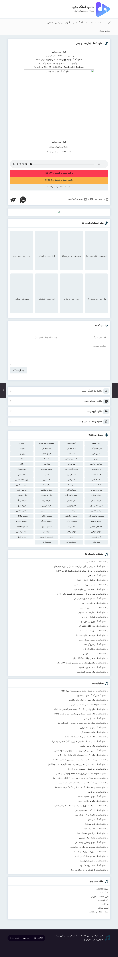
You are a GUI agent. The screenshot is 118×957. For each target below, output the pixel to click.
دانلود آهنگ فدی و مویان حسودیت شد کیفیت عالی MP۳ (81, 594)
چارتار (22, 464)
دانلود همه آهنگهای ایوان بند (59, 187)
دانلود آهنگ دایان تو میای (95, 562)
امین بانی (96, 453)
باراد (22, 458)
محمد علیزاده (96, 521)
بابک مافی (47, 458)
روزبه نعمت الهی (22, 479)
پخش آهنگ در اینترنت (98, 912)
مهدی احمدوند (22, 526)
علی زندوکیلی (96, 500)
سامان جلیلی (47, 484)
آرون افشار (96, 443)
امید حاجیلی (46, 448)
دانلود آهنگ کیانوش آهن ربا (94, 617)
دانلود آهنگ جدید (80, 22)
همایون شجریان (46, 537)
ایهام (96, 458)
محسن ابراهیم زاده (96, 516)
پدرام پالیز (22, 537)
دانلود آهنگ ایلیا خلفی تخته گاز (92, 626)
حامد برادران (71, 474)
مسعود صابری (22, 521)
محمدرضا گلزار (22, 516)
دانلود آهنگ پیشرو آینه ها (95, 644)
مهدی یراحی (71, 531)
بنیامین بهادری (96, 464)
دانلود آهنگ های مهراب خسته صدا (91, 672)
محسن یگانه (47, 516)
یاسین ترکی (46, 542)
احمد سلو (71, 453)
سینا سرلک (71, 490)
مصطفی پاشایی (96, 526)
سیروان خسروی (96, 490)
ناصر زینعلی (96, 537)
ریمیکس (59, 22)
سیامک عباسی (22, 484)
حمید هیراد (22, 469)
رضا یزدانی (71, 479)
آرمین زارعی (71, 443)
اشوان (22, 443)
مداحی (50, 22)
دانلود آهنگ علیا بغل (97, 575)
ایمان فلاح (47, 453)
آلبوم (67, 22)
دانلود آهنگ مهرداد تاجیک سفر (92, 631)
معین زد (71, 526)
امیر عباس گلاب (96, 448)
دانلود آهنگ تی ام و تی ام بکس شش (90, 585)
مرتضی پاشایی (22, 510)
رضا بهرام (22, 474)
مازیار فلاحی (96, 510)
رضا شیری (47, 479)
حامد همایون (96, 469)
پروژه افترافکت (102, 889)
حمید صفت (96, 474)
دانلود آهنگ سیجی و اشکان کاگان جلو (89, 658)
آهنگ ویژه (38, 938)
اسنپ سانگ (103, 908)
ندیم (71, 537)
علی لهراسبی (22, 495)
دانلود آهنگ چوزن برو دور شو (93, 621)
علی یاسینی (71, 500)
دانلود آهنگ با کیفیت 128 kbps (59, 180)
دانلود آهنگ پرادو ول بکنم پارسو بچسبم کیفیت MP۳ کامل (81, 663)
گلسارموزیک (103, 900)
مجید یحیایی (46, 510)
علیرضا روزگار (22, 500)
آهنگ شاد (104, 893)
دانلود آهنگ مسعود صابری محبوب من (89, 598)
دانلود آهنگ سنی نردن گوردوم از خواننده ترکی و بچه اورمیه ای (80, 566)
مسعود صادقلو (47, 521)
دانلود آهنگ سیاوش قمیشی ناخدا (91, 580)
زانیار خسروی (96, 484)
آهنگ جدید (15, 938)
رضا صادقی (96, 479)
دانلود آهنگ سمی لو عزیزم (94, 654)
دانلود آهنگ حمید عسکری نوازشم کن (90, 589)
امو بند (22, 448)
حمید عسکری (46, 469)
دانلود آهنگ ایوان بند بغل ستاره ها (91, 635)
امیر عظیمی (71, 448)
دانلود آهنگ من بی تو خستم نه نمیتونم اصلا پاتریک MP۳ (81, 571)
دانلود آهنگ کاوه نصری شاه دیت (92, 667)
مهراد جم (46, 531)
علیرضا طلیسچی (96, 505)
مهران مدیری (47, 526)
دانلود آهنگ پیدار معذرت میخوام (92, 612)
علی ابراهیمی (46, 495)
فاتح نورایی (71, 505)
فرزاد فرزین (46, 505)
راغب (47, 474)
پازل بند (47, 464)
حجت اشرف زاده (71, 469)
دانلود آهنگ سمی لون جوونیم (93, 608)
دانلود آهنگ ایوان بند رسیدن (90, 43)
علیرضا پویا (46, 500)
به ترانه (105, 904)
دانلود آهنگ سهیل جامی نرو (94, 603)
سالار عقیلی (71, 484)
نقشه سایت (96, 22)
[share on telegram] (13, 199)
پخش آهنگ (104, 31)
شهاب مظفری (96, 495)
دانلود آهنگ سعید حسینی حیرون (92, 640)
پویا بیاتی (96, 542)
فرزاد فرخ (22, 505)
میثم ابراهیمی (22, 531)
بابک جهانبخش (71, 458)
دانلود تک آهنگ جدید (75, 199)
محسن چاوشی (71, 516)
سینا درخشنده (46, 490)
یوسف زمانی (71, 542)
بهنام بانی (71, 464)
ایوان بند (22, 453)
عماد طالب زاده (71, 495)
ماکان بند (71, 510)
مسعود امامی (71, 521)
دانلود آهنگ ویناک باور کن (94, 649)
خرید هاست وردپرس (99, 896)
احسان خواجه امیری (47, 443)
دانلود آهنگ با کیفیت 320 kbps (59, 173)
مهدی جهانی (96, 531)
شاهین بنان (22, 490)
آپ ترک (107, 22)
